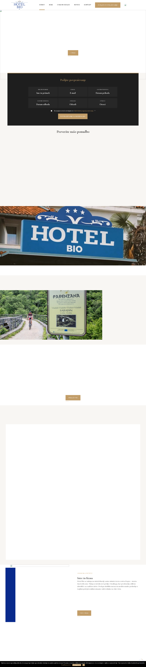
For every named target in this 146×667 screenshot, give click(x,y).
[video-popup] (73, 235)
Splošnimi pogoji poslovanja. (84, 111)
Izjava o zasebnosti (89, 645)
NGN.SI (136, 660)
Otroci (102, 101)
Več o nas (84, 613)
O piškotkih (86, 653)
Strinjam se (77, 665)
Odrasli (73, 101)
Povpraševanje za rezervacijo (72, 116)
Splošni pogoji (87, 649)
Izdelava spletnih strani (126, 660)
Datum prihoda (102, 89)
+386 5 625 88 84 (20, 654)
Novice (77, 5)
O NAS (73, 53)
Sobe (51, 5)
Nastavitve (67, 665)
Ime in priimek (43, 89)
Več (62, 665)
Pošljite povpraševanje (107, 5)
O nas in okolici (63, 5)
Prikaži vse (73, 198)
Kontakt (87, 5)
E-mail (73, 89)
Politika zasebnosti (96, 660)
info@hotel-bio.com (21, 658)
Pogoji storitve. (110, 660)
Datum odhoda (43, 101)
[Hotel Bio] (19, 5)
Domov (42, 5)
